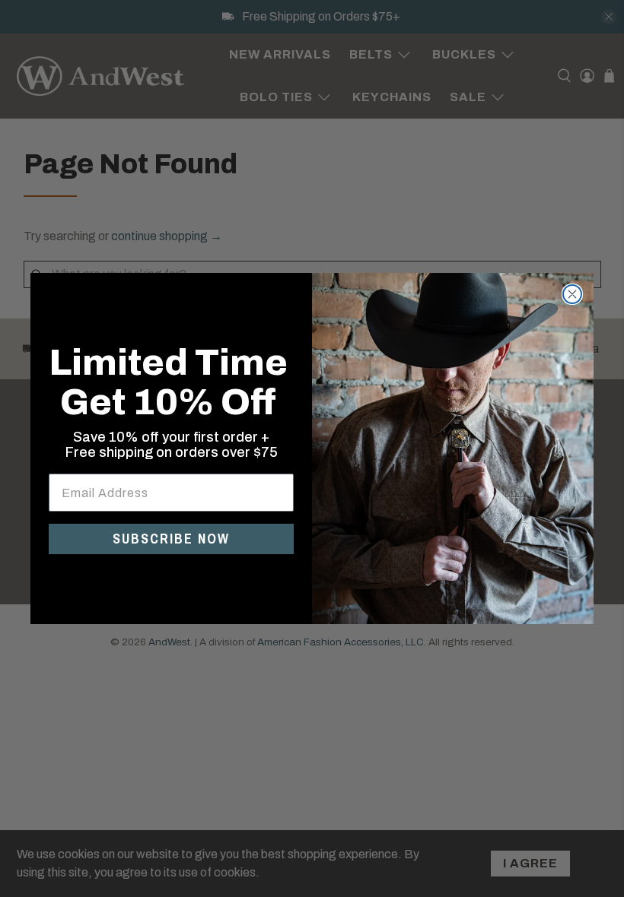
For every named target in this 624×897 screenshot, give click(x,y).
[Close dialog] (572, 294)
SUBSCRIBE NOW (171, 538)
